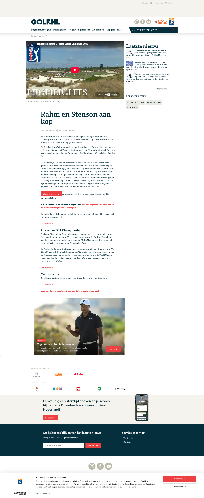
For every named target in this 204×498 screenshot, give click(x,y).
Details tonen (41, 493)
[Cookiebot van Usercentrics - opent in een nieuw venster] (20, 493)
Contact (127, 442)
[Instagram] (136, 23)
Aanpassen (178, 486)
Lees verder (113, 349)
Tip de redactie (129, 438)
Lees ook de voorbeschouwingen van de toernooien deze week (70, 291)
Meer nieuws (161, 89)
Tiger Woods (154, 102)
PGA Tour (132, 107)
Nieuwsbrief (158, 3)
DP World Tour (135, 102)
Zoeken (171, 3)
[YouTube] (148, 23)
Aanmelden (93, 445)
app (146, 3)
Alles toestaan (179, 479)
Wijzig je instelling (51, 194)
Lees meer (50, 417)
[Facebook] (142, 23)
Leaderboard (47, 223)
